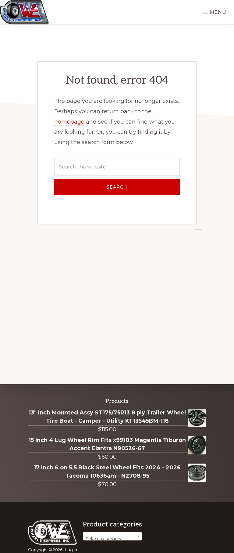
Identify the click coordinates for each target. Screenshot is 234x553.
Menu (218, 12)
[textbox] (112, 538)
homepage (69, 121)
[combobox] (112, 536)
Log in (71, 549)
